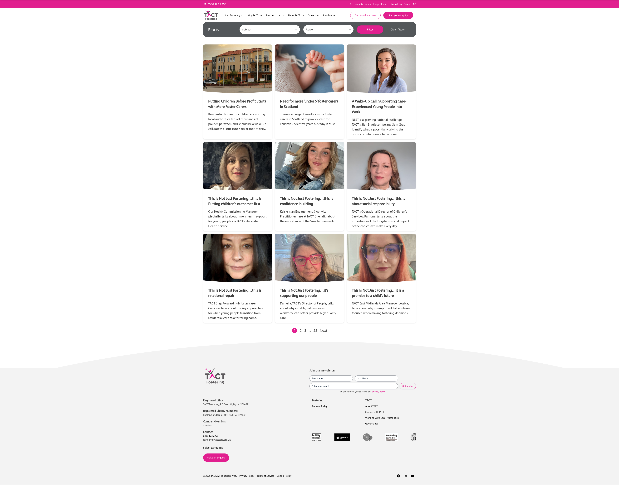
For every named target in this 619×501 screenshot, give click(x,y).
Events (384, 4)
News (368, 4)
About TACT (294, 15)
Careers (312, 15)
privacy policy (378, 391)
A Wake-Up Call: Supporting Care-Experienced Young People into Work (379, 106)
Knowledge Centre (401, 4)
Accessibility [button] (356, 4)
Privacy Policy (246, 475)
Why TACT (253, 15)
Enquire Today (319, 406)
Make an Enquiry (216, 457)
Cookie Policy (284, 475)
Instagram (405, 475)
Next (323, 330)
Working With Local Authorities (382, 417)
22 (315, 330)
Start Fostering (232, 15)
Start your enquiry (398, 15)
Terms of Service (265, 475)
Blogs (376, 4)
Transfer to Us (273, 15)
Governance (371, 423)
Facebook (398, 475)
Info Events (329, 15)
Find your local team (365, 15)
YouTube (412, 475)
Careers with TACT (374, 412)
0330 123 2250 (216, 4)
